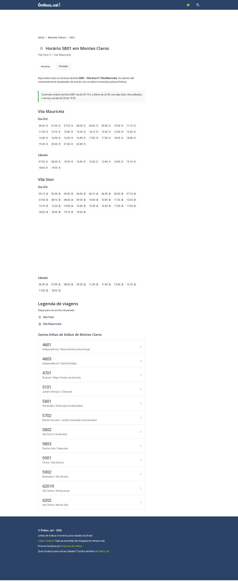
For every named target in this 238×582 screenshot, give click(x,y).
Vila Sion (48, 317)
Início (41, 37)
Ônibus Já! (103, 551)
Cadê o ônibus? (46, 540)
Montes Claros (57, 37)
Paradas (63, 66)
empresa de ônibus (71, 546)
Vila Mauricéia (52, 324)
